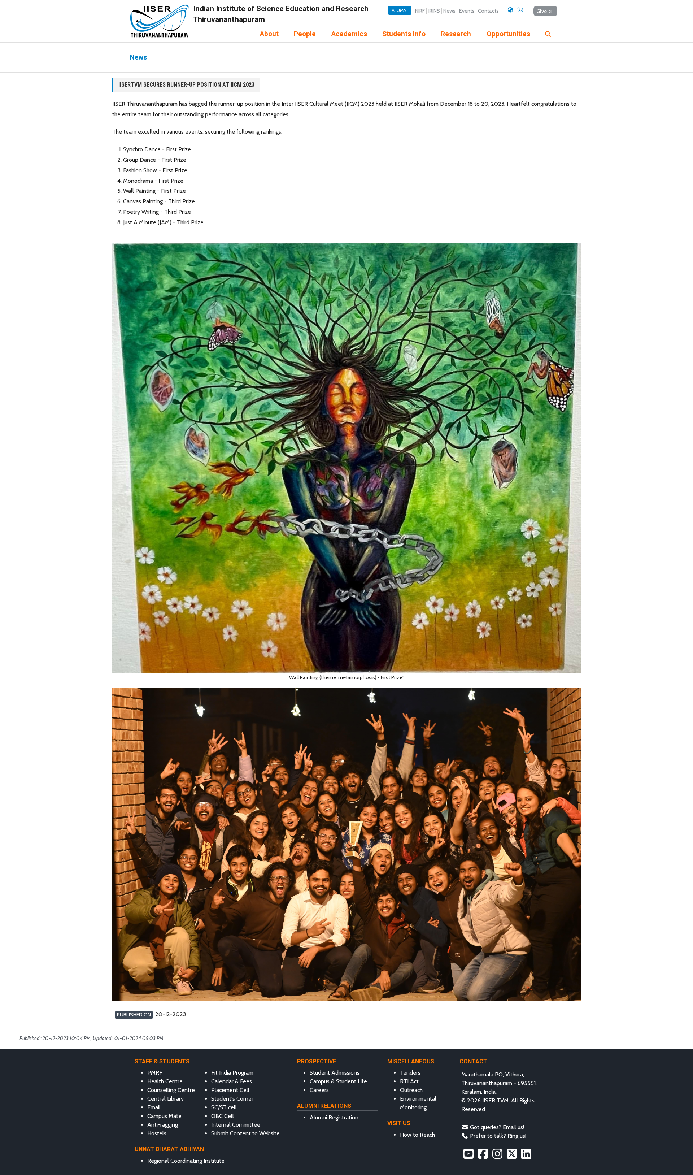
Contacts (488, 11)
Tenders (410, 1072)
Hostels (156, 1133)
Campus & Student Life (338, 1081)
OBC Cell (222, 1116)
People (305, 34)
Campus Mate (164, 1116)
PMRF (154, 1072)
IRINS (434, 11)
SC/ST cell (224, 1107)
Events (467, 11)
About (269, 34)
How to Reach (417, 1134)
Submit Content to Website (245, 1133)
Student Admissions (334, 1072)
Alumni (400, 10)
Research (456, 34)
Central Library (165, 1098)
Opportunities (508, 34)
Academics (349, 34)
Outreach (411, 1090)
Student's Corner (232, 1098)
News (449, 11)
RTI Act (409, 1081)
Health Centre (165, 1081)
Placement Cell (230, 1090)
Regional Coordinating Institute (186, 1160)
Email (154, 1107)
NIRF (420, 11)
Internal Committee (235, 1124)
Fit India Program (232, 1072)
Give (541, 11)
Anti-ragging (162, 1124)
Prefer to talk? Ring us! (498, 1135)
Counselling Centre (171, 1090)
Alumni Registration (334, 1117)
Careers (319, 1090)
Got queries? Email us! (497, 1127)
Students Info (404, 34)
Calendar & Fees (231, 1081)
